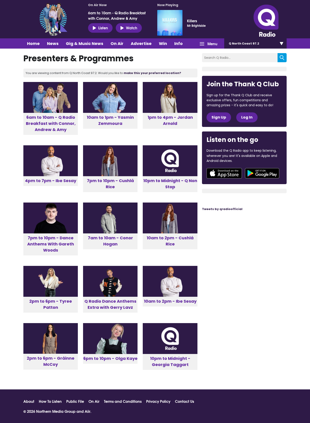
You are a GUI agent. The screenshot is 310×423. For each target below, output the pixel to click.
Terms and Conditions (123, 401)
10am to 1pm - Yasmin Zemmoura (110, 120)
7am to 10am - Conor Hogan (110, 241)
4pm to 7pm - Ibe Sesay (50, 180)
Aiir (87, 411)
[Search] (282, 57)
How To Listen (50, 401)
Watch (131, 27)
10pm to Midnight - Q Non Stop (170, 184)
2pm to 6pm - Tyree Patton (50, 304)
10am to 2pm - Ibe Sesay (170, 301)
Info (178, 43)
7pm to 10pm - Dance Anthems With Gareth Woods (50, 244)
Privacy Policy (158, 401)
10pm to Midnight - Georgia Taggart (170, 361)
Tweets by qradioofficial (222, 209)
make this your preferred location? (152, 73)
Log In (247, 117)
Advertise (141, 43)
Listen (103, 27)
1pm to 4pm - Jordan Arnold (170, 120)
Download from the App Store (224, 173)
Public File (75, 401)
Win (163, 43)
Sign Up (219, 117)
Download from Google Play (262, 173)
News (53, 43)
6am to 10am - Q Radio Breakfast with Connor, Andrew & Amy (117, 15)
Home (33, 43)
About (28, 401)
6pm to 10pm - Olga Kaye (110, 358)
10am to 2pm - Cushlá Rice (170, 241)
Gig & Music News (84, 43)
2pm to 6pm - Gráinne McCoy (50, 361)
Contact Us (184, 401)
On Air (117, 43)
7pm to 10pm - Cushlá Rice (110, 184)
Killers (192, 20)
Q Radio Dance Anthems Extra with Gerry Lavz (110, 304)
